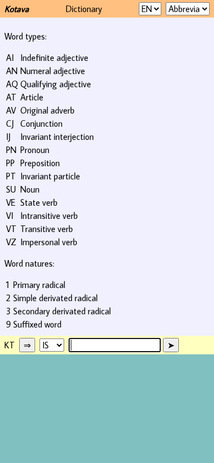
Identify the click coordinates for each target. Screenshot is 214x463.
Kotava (16, 8)
